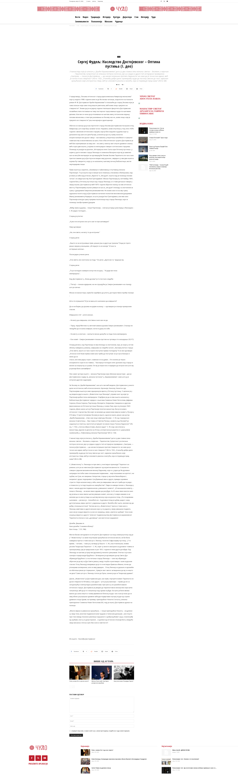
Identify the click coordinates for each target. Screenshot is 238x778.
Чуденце (119, 21)
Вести (77, 17)
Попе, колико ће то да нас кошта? (79, 681)
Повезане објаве (80, 661)
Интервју (145, 17)
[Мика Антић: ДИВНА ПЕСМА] (166, 752)
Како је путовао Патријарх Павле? (123, 681)
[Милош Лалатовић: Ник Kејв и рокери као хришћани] (102, 673)
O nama (88, 1)
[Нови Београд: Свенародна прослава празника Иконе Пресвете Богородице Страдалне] (85, 761)
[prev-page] (70, 687)
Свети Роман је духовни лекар (101, 768)
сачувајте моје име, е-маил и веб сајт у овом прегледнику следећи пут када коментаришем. (100, 731)
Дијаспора (127, 17)
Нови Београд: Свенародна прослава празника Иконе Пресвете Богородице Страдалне (119, 759)
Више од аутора (103, 661)
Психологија (96, 21)
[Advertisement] (119, 41)
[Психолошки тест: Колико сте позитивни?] (166, 761)
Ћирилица (100, 1)
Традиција (95, 17)
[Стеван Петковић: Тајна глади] (143, 140)
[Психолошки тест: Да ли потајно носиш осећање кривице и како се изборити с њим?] (143, 130)
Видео (85, 17)
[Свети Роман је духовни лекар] (85, 770)
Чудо (153, 17)
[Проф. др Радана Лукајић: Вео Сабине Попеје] (143, 149)
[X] (164, 1)
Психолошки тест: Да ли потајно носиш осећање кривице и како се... (156, 130)
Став (136, 17)
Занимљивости (82, 21)
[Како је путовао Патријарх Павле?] (124, 673)
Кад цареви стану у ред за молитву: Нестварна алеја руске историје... (157, 157)
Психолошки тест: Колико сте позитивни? (185, 759)
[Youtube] (167, 1)
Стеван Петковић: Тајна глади (158, 137)
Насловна (72, 25)
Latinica (94, 1)
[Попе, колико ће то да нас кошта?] (79, 673)
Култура (116, 17)
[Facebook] (161, 1)
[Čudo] (119, 9)
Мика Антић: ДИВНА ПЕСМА (181, 750)
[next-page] (73, 687)
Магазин (108, 21)
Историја (107, 17)
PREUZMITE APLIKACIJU (38, 763)
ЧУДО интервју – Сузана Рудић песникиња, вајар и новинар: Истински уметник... (158, 166)
